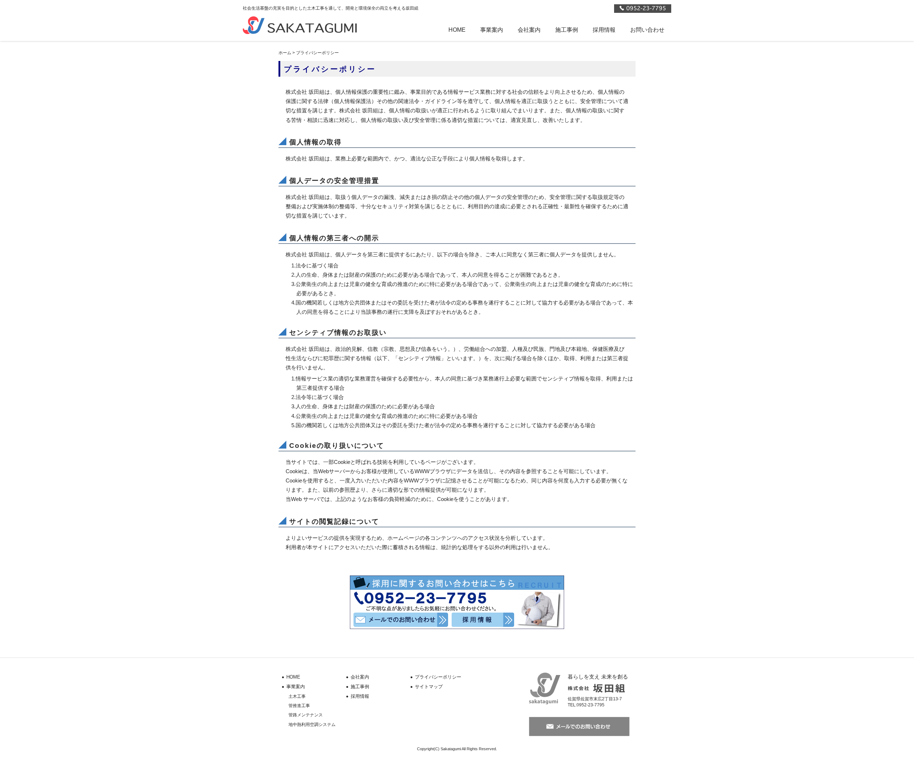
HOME (457, 29)
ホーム (284, 52)
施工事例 (566, 29)
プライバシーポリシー (438, 677)
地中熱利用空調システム (312, 724)
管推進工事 (299, 706)
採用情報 (604, 29)
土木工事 (297, 696)
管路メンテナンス (305, 715)
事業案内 (491, 29)
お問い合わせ (647, 29)
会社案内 (529, 29)
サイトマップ (429, 686)
